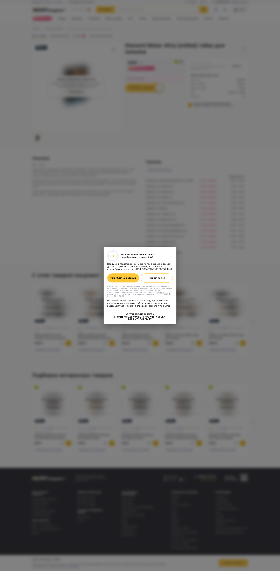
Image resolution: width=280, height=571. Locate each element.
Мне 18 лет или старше (123, 278)
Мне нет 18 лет (156, 277)
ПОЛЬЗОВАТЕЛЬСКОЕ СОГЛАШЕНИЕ (154, 269)
